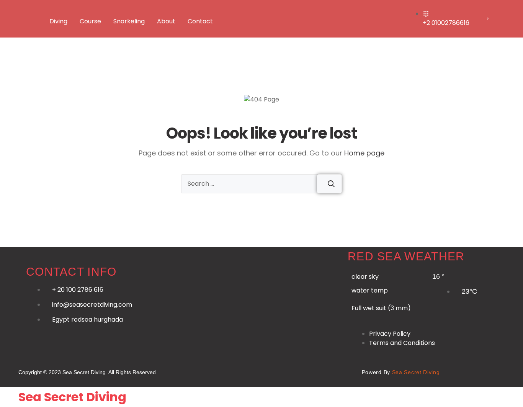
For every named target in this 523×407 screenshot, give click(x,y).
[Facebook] (233, 371)
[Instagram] (260, 371)
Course (90, 21)
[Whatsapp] (206, 371)
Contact (200, 21)
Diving (58, 21)
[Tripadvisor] (341, 371)
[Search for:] (261, 183)
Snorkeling (129, 21)
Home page (364, 153)
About (166, 21)
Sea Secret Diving (72, 396)
